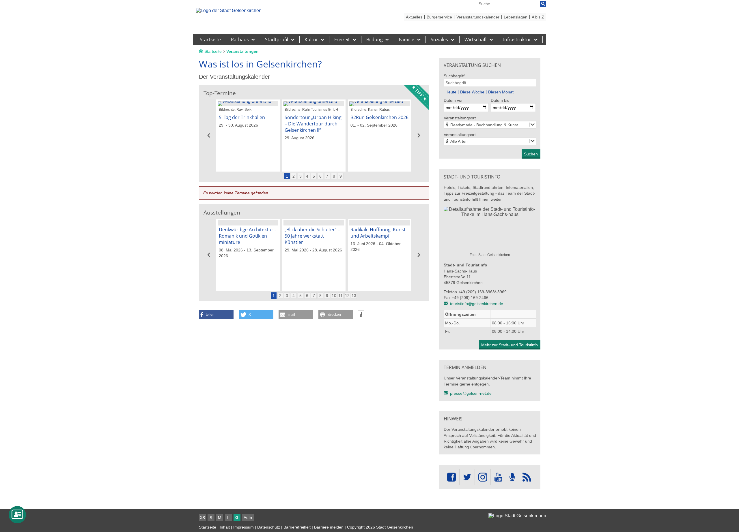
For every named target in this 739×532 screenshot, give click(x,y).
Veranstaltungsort (460, 118)
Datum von (454, 100)
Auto (248, 517)
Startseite (207, 527)
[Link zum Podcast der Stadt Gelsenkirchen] (512, 477)
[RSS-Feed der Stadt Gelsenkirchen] (527, 477)
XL (236, 517)
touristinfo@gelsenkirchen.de (476, 303)
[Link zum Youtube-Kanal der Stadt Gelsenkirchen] (498, 477)
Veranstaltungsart (460, 134)
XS (202, 517)
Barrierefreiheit (297, 527)
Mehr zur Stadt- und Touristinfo (509, 345)
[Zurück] (208, 135)
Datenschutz (268, 527)
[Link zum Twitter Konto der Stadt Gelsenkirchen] (467, 477)
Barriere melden (329, 527)
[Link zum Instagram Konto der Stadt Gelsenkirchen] (482, 477)
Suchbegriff (454, 76)
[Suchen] (543, 4)
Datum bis (500, 100)
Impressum (243, 527)
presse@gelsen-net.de (471, 393)
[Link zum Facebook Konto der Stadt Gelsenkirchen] (451, 477)
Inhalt (225, 527)
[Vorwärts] (419, 135)
